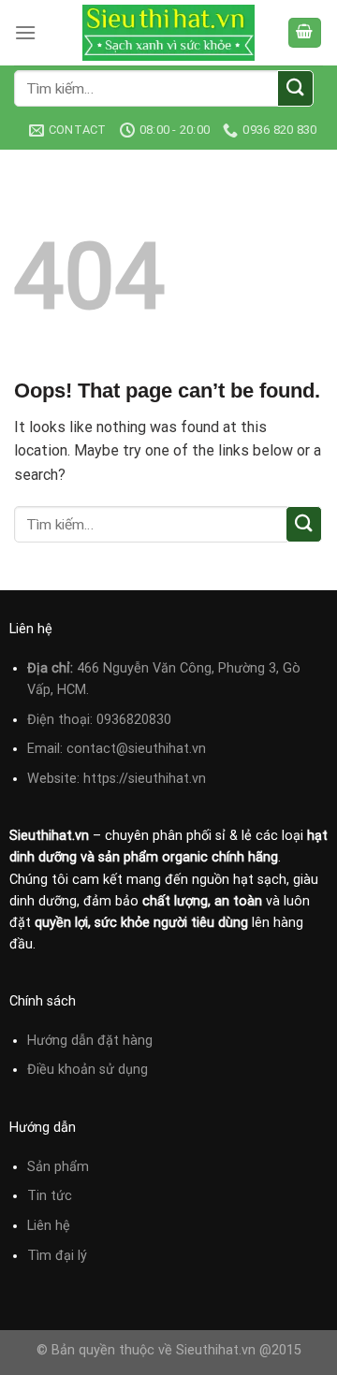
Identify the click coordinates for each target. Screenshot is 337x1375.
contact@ (97, 749)
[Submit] (295, 88)
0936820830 (133, 720)
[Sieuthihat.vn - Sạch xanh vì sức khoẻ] (168, 32)
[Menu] (25, 32)
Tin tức (49, 1196)
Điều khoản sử (72, 1070)
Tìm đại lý (57, 1256)
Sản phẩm (58, 1167)
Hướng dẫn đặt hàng (90, 1041)
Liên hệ (48, 1226)
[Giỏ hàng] (305, 33)
